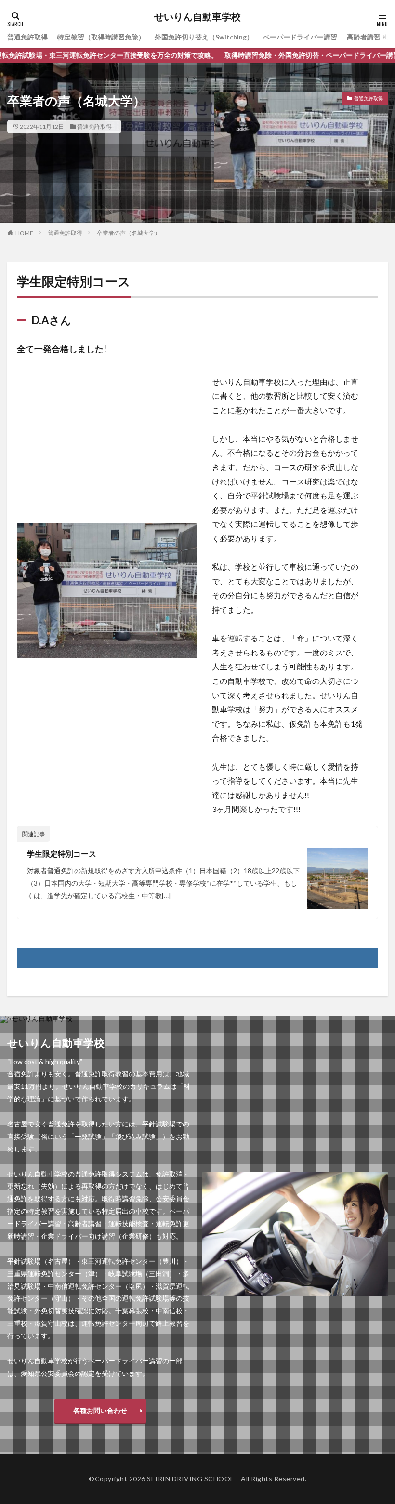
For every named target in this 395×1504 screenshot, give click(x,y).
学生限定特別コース (61, 853)
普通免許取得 (27, 37)
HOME (24, 232)
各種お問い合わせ (100, 1410)
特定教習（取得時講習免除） (101, 37)
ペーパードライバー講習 (300, 37)
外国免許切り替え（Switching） (204, 37)
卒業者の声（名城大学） (128, 232)
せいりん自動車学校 (197, 17)
